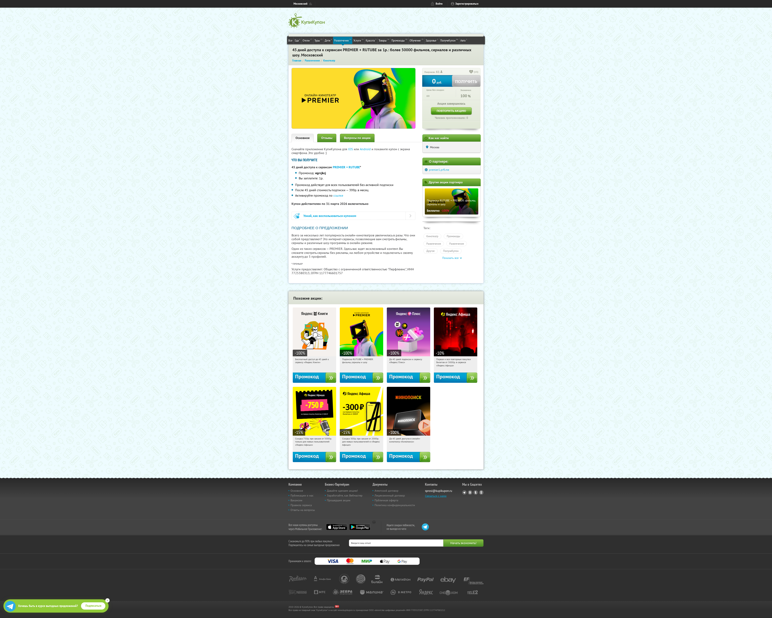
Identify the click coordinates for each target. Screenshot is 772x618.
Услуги (358, 40)
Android (366, 149)
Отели (307, 40)
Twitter (475, 492)
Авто (463, 40)
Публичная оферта (386, 500)
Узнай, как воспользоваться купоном (329, 216)
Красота (371, 40)
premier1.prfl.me (439, 170)
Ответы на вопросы (303, 510)
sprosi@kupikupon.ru (438, 491)
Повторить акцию (451, 111)
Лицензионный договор (390, 495)
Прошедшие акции (338, 500)
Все (290, 40)
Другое (430, 250)
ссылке (338, 195)
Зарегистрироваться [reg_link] (466, 3)
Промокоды (399, 40)
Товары (384, 40)
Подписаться (93, 606)
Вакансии (296, 500)
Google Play (359, 527)
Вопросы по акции (357, 138)
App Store (336, 527)
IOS (351, 149)
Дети (328, 40)
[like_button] (471, 72)
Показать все (450, 258)
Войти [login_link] (439, 3)
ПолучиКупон (449, 40)
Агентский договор (386, 490)
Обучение (416, 40)
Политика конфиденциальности (395, 505)
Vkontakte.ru (470, 492)
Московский (300, 3)
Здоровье (432, 40)
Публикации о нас (302, 495)
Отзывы (326, 138)
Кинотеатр (432, 236)
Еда (297, 40)
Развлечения (342, 40)
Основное (303, 138)
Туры (318, 40)
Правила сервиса (301, 505)
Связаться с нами (436, 496)
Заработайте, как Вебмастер (344, 495)
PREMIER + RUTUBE (346, 167)
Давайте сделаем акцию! (342, 490)
